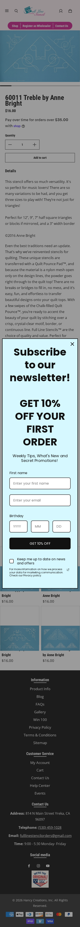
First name (18, 472)
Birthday (16, 515)
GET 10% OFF (40, 543)
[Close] (72, 344)
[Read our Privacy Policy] (68, 569)
